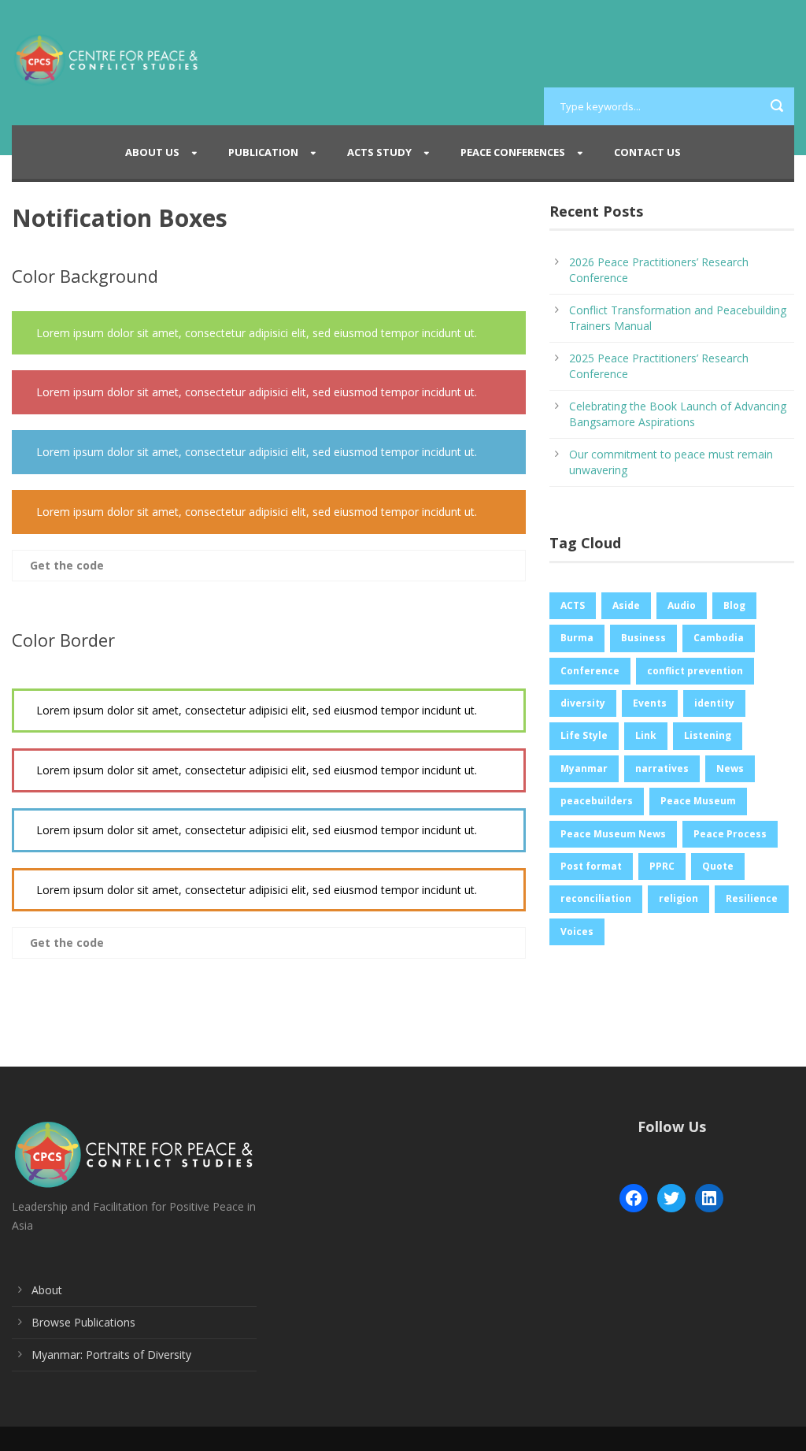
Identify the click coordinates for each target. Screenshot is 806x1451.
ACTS (572, 605)
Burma (576, 637)
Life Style (584, 735)
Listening (707, 735)
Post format (591, 866)
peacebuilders (596, 800)
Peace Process (730, 834)
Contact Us (647, 152)
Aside (626, 605)
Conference (589, 670)
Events (650, 703)
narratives (662, 768)
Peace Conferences (512, 152)
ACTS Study (379, 152)
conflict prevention (695, 670)
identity (714, 703)
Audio (681, 605)
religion (678, 898)
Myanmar (584, 768)
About (46, 1289)
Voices (576, 931)
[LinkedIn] (709, 1198)
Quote (718, 866)
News (730, 768)
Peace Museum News (613, 834)
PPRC (662, 866)
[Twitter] (671, 1198)
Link (645, 735)
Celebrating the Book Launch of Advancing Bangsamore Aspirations (677, 414)
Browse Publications (83, 1322)
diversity (582, 703)
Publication (263, 152)
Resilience (752, 898)
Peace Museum (698, 800)
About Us (152, 152)
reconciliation (595, 898)
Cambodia (718, 637)
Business (643, 637)
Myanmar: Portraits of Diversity (111, 1354)
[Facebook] (633, 1198)
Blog (734, 605)
